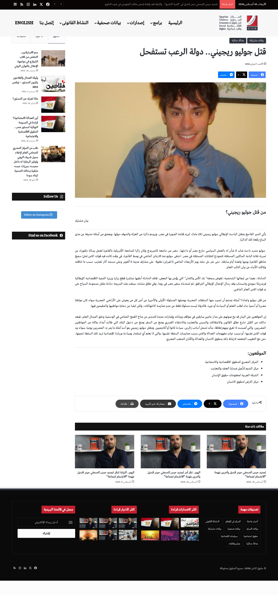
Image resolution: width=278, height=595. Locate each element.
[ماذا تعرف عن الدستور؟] (53, 104)
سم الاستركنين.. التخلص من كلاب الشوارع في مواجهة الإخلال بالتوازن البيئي (26, 59)
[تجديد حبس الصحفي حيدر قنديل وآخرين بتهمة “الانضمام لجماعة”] (236, 451)
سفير (177, 284)
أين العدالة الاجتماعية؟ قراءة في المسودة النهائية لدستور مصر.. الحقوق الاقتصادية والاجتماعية (25, 127)
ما (84, 262)
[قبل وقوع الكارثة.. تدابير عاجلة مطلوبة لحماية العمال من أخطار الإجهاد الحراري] (150, 535)
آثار (105, 262)
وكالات (262, 267)
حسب (89, 262)
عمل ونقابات (234, 543)
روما (160, 284)
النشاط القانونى (75, 23)
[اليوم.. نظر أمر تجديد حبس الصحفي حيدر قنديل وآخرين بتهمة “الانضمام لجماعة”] (170, 451)
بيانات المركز (252, 529)
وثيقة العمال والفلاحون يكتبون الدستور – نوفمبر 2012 (25, 82)
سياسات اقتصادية (229, 536)
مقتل (102, 284)
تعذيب (98, 262)
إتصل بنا (47, 23)
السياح (84, 284)
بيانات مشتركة (257, 40)
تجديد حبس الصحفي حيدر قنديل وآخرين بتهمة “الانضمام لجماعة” (240, 474)
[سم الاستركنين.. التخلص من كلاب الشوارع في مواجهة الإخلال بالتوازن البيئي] (53, 58)
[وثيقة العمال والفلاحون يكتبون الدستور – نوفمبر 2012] (53, 84)
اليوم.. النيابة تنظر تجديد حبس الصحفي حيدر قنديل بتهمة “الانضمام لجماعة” (105, 474)
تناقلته (78, 262)
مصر (170, 284)
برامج (157, 23)
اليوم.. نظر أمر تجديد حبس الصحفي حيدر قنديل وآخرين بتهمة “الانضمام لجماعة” (173, 474)
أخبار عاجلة (252, 521)
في (165, 284)
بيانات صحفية (109, 23)
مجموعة (94, 284)
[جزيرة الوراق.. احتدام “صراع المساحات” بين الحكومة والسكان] (170, 535)
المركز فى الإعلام (233, 521)
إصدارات (137, 23)
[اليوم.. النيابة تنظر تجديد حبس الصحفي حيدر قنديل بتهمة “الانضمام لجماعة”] (104, 451)
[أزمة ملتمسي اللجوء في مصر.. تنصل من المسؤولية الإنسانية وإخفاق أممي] (190, 535)
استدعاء (185, 284)
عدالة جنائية (238, 40)
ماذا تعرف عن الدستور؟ (25, 98)
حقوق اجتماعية (250, 536)
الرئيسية (175, 23)
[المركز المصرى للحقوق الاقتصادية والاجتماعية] (238, 23)
